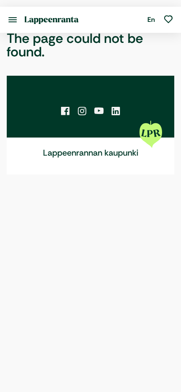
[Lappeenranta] (51, 19)
